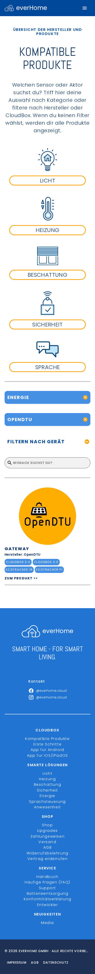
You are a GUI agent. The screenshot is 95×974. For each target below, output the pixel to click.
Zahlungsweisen (47, 836)
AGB (47, 847)
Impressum (16, 962)
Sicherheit (47, 790)
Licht (48, 773)
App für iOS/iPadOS (47, 755)
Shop (47, 825)
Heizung (47, 779)
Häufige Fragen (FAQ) (47, 882)
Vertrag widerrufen (47, 858)
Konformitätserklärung (47, 899)
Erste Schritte (47, 744)
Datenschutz (55, 962)
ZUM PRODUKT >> (21, 578)
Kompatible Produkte (47, 738)
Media (47, 922)
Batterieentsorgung (47, 893)
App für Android (47, 749)
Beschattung (47, 784)
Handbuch (47, 876)
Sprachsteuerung (47, 801)
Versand (47, 842)
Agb (35, 962)
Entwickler (47, 904)
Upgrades (47, 830)
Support (47, 888)
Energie (47, 795)
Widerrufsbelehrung (47, 853)
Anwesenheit (47, 807)
